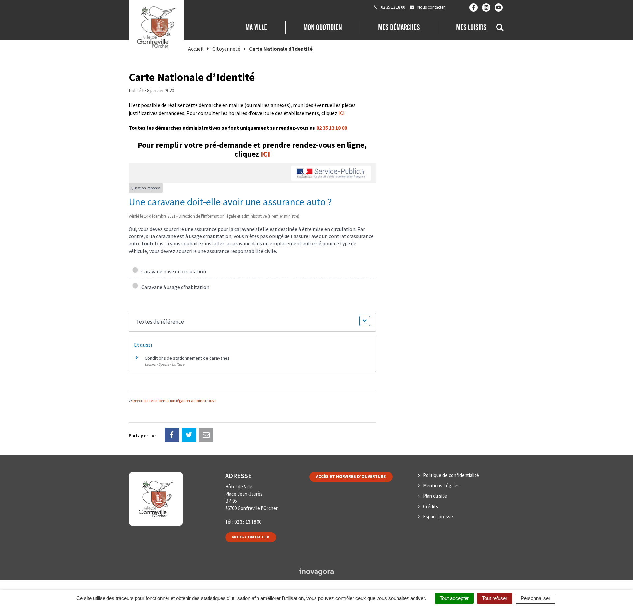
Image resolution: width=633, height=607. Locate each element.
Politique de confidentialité (451, 475)
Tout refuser (494, 598)
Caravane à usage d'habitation (174, 287)
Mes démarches (399, 27)
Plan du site (435, 496)
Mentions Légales (441, 486)
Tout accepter (454, 598)
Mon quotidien (322, 27)
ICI (341, 113)
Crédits (430, 506)
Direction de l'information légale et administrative (174, 400)
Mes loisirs (471, 27)
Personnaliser (535, 598)
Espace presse (438, 516)
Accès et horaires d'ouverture (351, 476)
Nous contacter (250, 537)
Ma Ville (256, 27)
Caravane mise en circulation (172, 271)
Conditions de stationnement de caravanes (187, 358)
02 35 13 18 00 (331, 127)
